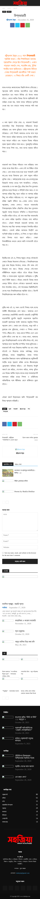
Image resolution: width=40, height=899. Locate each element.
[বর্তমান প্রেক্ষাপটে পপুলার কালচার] (7, 741)
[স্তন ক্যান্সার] (7, 634)
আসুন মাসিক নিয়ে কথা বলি (25, 641)
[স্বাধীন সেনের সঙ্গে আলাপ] (7, 769)
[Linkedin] (17, 888)
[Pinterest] (22, 25)
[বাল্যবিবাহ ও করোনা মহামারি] (7, 623)
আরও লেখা (18, 464)
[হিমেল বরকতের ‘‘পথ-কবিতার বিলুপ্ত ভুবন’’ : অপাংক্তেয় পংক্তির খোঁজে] (10, 664)
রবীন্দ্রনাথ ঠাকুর (11, 20)
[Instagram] (11, 888)
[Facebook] (12, 25)
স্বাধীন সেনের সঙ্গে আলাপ (24, 766)
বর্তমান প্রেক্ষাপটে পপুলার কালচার (24, 739)
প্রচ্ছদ (3, 8)
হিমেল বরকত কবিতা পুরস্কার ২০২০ (30, 439)
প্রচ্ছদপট (15, 8)
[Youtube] (35, 888)
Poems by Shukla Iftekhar (24, 491)
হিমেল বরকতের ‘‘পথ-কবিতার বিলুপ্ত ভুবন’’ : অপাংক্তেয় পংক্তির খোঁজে (9, 674)
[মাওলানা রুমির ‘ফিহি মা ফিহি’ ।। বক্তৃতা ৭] (7, 720)
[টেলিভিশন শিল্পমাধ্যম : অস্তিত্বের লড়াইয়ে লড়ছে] (7, 758)
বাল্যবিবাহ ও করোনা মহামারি (25, 620)
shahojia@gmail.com (22, 873)
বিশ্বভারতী (15, 409)
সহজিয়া (4, 607)
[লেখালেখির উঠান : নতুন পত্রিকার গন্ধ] (29, 664)
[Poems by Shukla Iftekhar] (7, 494)
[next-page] (7, 502)
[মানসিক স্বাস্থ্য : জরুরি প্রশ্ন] (20, 588)
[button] (3, 3)
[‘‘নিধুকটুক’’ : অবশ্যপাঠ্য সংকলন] (10, 683)
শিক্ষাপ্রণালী (5, 411)
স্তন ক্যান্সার (19, 631)
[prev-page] (3, 502)
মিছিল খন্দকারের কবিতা (21, 481)
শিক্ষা (29, 409)
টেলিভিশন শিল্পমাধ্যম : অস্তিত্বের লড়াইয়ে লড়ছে (24, 756)
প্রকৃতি (10, 409)
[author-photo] (20, 449)
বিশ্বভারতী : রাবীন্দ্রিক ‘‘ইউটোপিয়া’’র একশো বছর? (10, 439)
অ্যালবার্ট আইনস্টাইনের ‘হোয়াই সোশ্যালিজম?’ (23, 728)
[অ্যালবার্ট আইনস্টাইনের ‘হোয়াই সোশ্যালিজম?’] (7, 730)
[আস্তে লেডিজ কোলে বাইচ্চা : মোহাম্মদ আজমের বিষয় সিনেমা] (29, 683)
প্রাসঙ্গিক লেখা (8, 464)
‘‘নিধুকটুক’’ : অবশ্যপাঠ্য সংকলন (10, 691)
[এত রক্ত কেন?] (7, 779)
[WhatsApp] (27, 25)
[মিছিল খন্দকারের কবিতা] (7, 483)
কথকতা (9, 8)
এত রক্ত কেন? (20, 777)
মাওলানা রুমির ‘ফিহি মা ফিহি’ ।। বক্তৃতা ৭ (26, 718)
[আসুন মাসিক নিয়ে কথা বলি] (7, 644)
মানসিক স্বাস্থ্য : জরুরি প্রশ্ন (12, 604)
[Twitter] (17, 25)
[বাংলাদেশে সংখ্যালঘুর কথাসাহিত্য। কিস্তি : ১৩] (7, 473)
